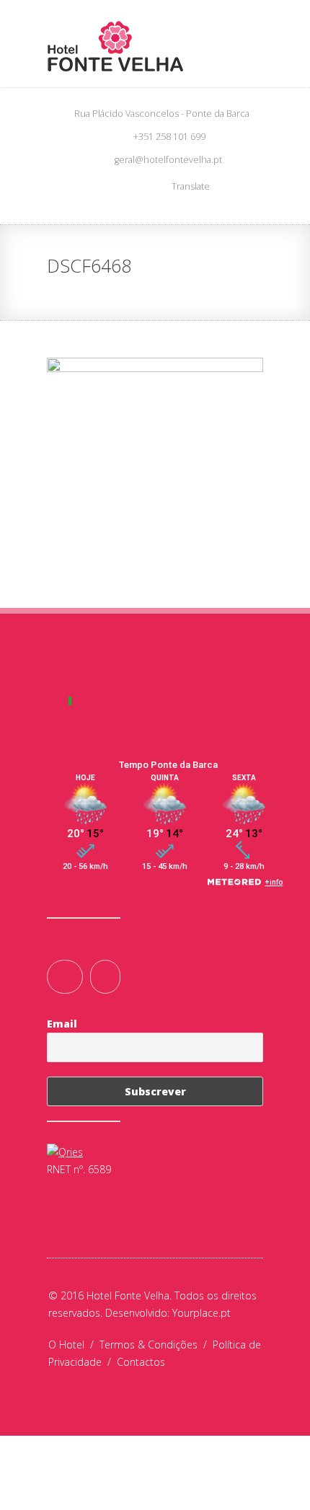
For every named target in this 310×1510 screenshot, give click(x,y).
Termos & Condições (156, 1344)
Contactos (141, 1362)
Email (62, 1023)
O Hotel (73, 1344)
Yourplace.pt (201, 1313)
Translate (190, 186)
